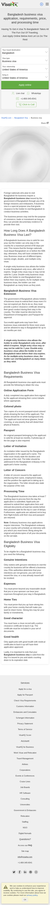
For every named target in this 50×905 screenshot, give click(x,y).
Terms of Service (25, 729)
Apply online (25, 85)
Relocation (25, 816)
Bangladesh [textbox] (8, 53)
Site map (25, 851)
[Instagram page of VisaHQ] (36, 872)
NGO (25, 827)
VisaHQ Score (25, 735)
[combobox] (25, 52)
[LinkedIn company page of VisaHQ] (25, 872)
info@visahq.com (25, 857)
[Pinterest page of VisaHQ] (30, 872)
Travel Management (25, 758)
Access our (25, 845)
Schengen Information (25, 718)
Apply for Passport (25, 695)
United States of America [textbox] (15, 69)
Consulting (25, 799)
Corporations (25, 770)
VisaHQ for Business (25, 747)
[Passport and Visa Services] (9, 4)
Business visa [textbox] (9, 61)
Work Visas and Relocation (25, 753)
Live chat (20, 93)
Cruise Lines (25, 781)
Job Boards (25, 787)
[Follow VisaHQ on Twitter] (14, 872)
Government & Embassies (25, 810)
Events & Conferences (25, 776)
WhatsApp (36, 93)
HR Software (25, 793)
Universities (25, 804)
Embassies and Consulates (25, 712)
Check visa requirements (25, 700)
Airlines (25, 764)
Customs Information (25, 706)
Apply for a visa (25, 689)
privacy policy (32, 895)
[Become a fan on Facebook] (19, 872)
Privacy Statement (25, 723)
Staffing (25, 822)
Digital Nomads (25, 833)
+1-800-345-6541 (25, 863)
